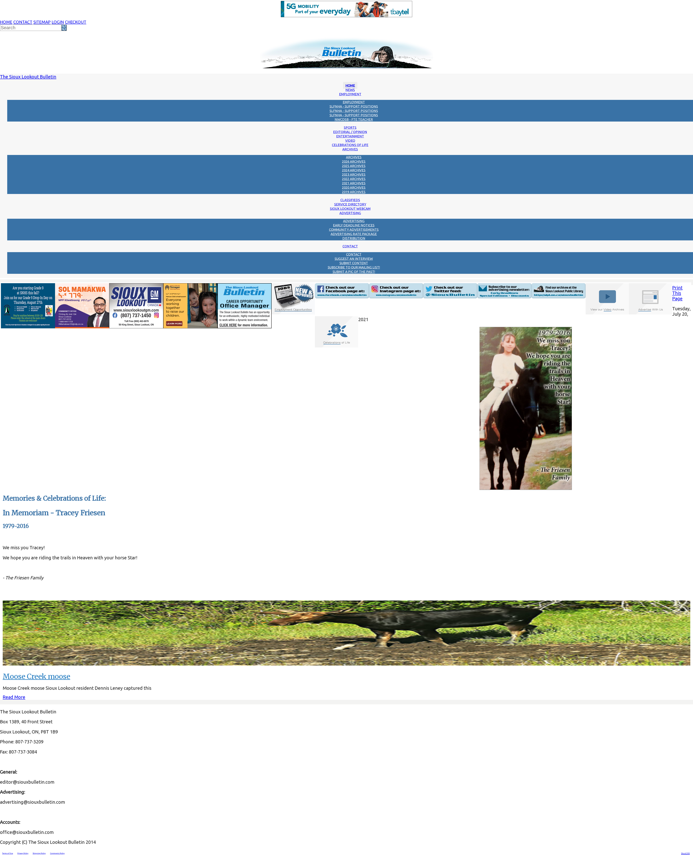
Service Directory (350, 204)
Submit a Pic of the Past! (354, 271)
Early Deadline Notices (353, 225)
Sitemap (42, 22)
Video (350, 140)
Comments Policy (57, 853)
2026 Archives (353, 161)
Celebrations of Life (350, 145)
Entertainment (350, 136)
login (58, 22)
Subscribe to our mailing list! (354, 267)
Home (6, 22)
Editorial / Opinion (350, 132)
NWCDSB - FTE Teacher (354, 119)
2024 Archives (353, 170)
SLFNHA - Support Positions (354, 106)
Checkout (75, 22)
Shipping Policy (39, 853)
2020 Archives (353, 187)
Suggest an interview (354, 258)
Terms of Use (7, 853)
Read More (14, 697)
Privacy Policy (22, 853)
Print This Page (677, 293)
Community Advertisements (354, 229)
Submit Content (353, 263)
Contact (22, 22)
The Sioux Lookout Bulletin (28, 76)
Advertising (350, 213)
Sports (350, 127)
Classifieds (350, 200)
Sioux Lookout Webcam (350, 208)
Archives (350, 149)
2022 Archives (353, 179)
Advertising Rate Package (354, 234)
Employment (350, 94)
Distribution (353, 238)
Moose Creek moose (36, 676)
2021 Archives (353, 183)
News (350, 90)
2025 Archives (353, 166)
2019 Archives (353, 192)
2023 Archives (353, 174)
